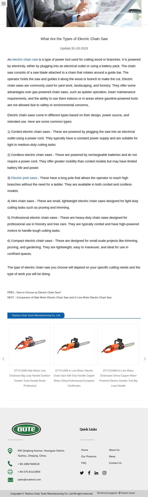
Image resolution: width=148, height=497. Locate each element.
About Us (114, 449)
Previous (3, 359)
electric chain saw (25, 59)
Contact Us (115, 462)
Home (73, 13)
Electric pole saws (24, 178)
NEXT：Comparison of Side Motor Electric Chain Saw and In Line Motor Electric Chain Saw (59, 297)
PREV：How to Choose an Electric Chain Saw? (34, 292)
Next (144, 359)
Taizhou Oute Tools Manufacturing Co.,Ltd (49, 493)
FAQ (83, 462)
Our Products (88, 456)
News (86, 13)
